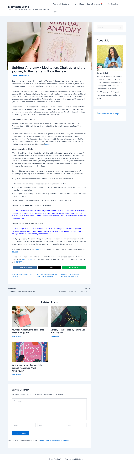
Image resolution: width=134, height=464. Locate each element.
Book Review (16, 336)
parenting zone (27, 259)
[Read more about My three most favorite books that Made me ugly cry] (30, 316)
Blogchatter (39, 249)
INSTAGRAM (18, 262)
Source (47, 144)
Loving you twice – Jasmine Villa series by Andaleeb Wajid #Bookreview (27, 368)
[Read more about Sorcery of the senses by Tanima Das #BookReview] (69, 316)
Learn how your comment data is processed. (54, 441)
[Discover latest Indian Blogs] (108, 113)
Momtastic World (18, 6)
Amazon (15, 252)
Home (55, 12)
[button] (70, 4)
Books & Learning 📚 (95, 4)
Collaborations (113, 4)
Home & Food (79, 4)
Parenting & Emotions (61, 4)
